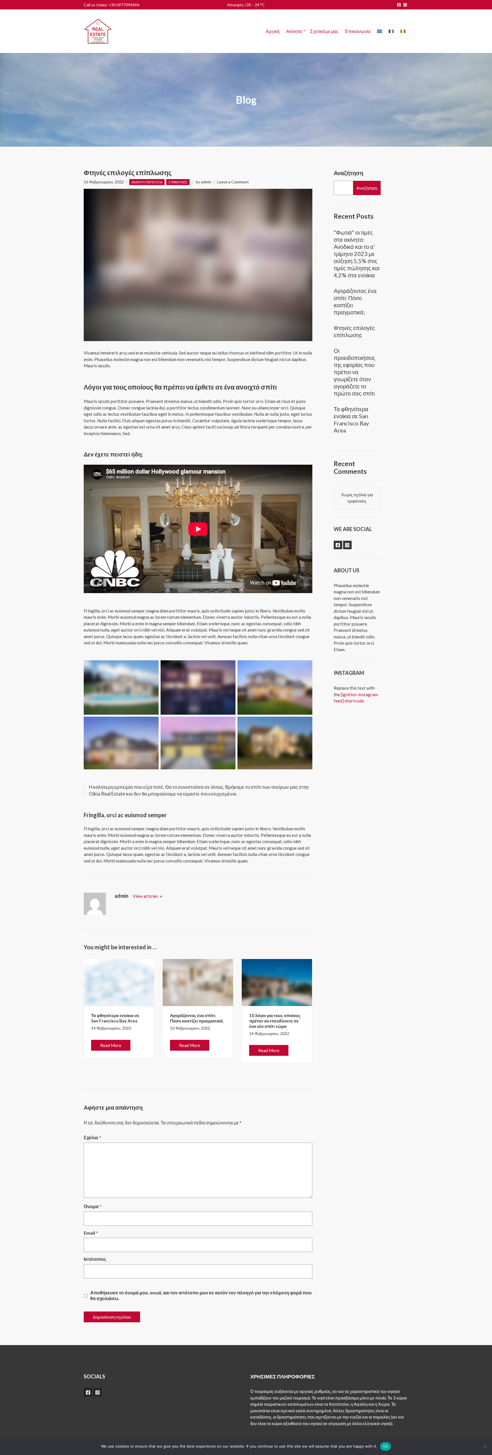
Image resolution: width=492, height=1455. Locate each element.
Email (91, 1232)
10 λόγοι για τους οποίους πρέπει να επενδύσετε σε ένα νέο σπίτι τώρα (275, 1021)
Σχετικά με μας (324, 31)
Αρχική (273, 31)
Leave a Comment (233, 181)
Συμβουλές (178, 182)
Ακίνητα (294, 31)
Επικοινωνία (357, 31)
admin (206, 181)
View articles (146, 896)
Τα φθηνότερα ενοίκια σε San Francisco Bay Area (115, 1018)
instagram (405, 5)
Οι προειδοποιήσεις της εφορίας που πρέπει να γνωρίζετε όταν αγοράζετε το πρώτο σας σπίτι (354, 372)
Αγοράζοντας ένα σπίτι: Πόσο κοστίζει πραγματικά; (197, 1018)
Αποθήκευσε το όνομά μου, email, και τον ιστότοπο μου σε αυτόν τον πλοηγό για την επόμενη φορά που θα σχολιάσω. (200, 1295)
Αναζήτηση (348, 172)
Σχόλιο (92, 1137)
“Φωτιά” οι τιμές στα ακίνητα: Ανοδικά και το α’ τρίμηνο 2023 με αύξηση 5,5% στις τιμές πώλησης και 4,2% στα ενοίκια (357, 253)
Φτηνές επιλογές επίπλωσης (354, 331)
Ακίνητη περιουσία (147, 182)
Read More (110, 1045)
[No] (485, 1446)
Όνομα (92, 1206)
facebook (399, 5)
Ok (385, 1446)
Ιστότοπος (95, 1259)
